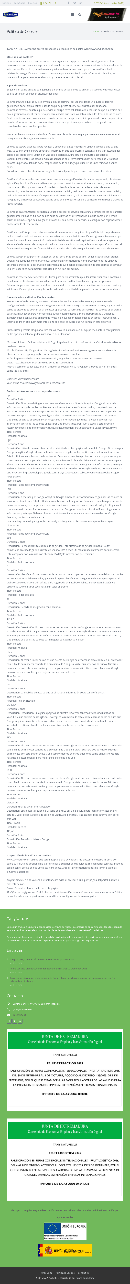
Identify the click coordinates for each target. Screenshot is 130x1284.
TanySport (19, 2)
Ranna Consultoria (85, 1278)
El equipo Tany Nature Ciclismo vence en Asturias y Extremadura (42, 959)
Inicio (96, 31)
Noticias (7, 2)
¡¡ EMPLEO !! (49, 3)
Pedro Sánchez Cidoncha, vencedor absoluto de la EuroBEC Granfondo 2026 (48, 968)
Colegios (32, 2)
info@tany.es (19, 1014)
